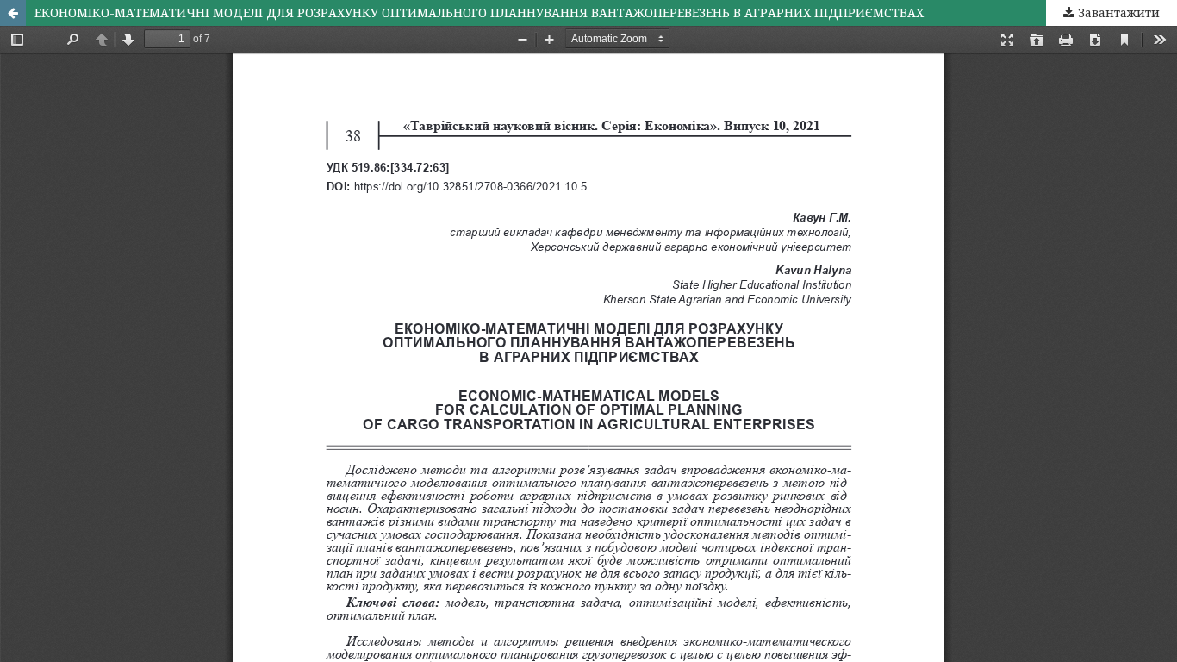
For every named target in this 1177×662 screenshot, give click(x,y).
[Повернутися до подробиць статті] (13, 13)
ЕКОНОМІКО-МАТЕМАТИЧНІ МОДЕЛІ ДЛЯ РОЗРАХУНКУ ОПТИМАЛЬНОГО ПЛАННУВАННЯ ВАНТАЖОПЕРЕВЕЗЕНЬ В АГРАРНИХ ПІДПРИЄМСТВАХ (479, 12)
